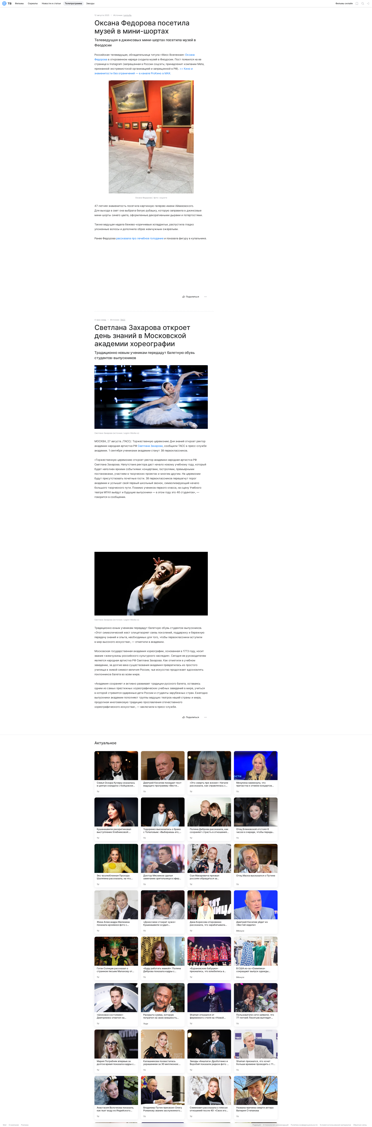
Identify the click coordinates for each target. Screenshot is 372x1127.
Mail (4, 1125)
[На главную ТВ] (8, 3)
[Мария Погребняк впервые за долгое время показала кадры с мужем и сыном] (116, 1051)
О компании (14, 1125)
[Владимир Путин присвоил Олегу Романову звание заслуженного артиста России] (163, 1097)
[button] (151, 137)
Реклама (24, 1125)
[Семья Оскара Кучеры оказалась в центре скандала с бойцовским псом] (116, 773)
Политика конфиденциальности (304, 1125)
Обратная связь (360, 1125)
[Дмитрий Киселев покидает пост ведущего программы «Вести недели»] (163, 773)
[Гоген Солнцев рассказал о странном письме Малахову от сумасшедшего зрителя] (116, 958)
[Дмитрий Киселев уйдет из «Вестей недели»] (256, 912)
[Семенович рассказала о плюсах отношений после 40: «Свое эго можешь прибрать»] (209, 1097)
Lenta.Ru (128, 15)
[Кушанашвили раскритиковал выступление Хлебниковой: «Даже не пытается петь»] (116, 819)
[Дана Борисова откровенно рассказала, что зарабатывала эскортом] (209, 912)
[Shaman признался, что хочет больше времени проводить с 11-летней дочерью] (256, 1051)
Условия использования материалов (335, 1125)
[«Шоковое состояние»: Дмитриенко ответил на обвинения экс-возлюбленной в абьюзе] (116, 1005)
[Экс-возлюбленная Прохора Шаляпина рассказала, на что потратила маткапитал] (116, 865)
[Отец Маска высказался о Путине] (256, 865)
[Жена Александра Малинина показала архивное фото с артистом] (116, 912)
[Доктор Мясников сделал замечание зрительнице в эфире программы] (163, 865)
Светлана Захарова (150, 445)
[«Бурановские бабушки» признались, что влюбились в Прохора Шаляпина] (209, 958)
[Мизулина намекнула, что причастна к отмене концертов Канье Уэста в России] (256, 773)
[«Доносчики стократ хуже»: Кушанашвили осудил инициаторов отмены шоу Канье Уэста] (163, 912)
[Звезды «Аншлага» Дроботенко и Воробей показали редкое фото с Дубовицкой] (209, 1051)
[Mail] (4, 3)
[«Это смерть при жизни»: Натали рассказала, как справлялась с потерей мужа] (209, 773)
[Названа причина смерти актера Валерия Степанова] (256, 1097)
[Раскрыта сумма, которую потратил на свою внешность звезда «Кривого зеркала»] (163, 1005)
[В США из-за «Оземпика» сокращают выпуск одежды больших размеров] (256, 958)
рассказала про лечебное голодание (139, 238)
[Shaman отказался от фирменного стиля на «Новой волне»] (209, 1005)
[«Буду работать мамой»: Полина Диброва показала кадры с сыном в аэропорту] (163, 958)
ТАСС (122, 320)
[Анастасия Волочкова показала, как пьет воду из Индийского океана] (116, 1097)
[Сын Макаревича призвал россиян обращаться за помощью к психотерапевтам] (209, 865)
